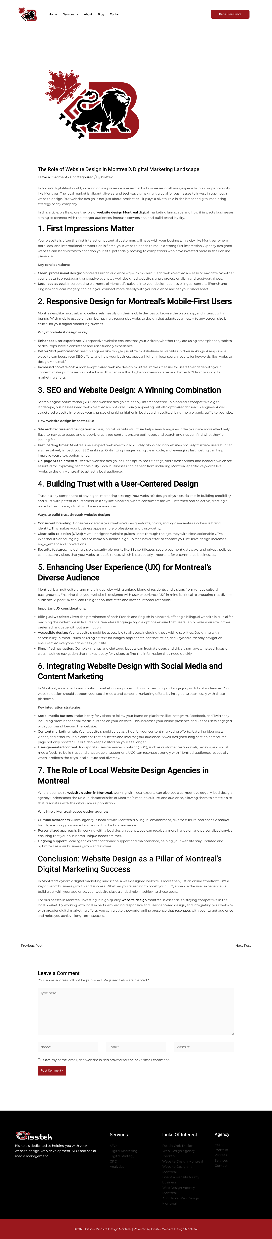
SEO (113, 1146)
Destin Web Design (177, 1146)
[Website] (204, 1048)
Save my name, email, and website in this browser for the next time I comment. (106, 1060)
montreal (142, 900)
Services (221, 1160)
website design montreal (128, 367)
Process (221, 1155)
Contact (221, 1166)
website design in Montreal (89, 793)
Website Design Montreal (182, 1161)
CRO (113, 1161)
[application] (76, 14)
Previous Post (30, 945)
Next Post (245, 945)
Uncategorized (82, 177)
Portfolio (221, 1150)
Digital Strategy (122, 1156)
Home (220, 1145)
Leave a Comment (52, 177)
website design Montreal (117, 212)
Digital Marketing (123, 1151)
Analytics (117, 1167)
